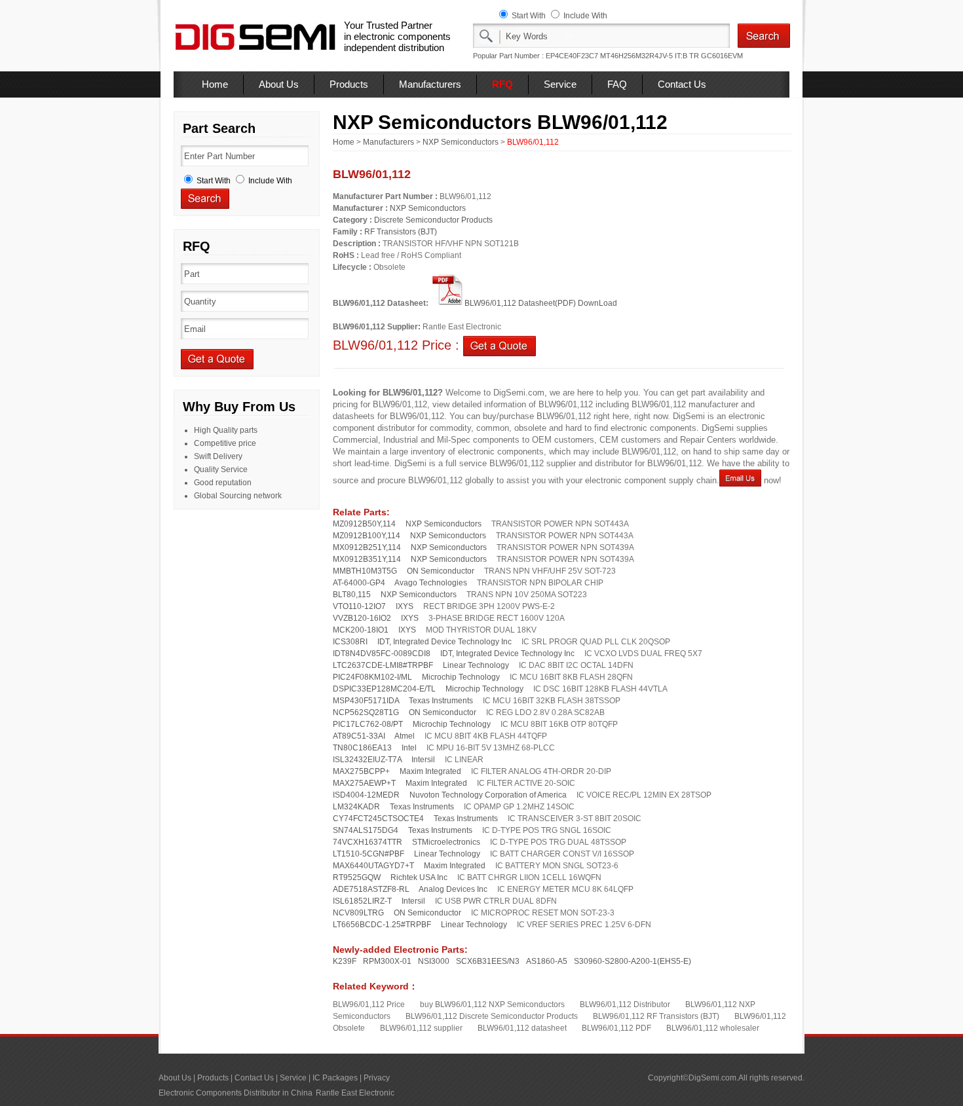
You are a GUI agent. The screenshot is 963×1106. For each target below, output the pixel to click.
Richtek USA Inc (418, 877)
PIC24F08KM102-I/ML (372, 677)
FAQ (617, 84)
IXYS (404, 606)
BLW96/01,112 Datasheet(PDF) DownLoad (540, 303)
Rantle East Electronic (355, 1092)
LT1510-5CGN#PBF (368, 853)
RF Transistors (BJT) (400, 231)
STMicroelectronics (446, 842)
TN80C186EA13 (362, 747)
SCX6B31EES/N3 (487, 961)
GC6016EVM (722, 56)
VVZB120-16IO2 (362, 618)
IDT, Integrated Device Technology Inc (444, 641)
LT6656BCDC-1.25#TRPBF (382, 924)
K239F (344, 961)
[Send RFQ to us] (499, 345)
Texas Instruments (441, 700)
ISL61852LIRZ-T (362, 901)
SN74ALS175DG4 (365, 830)
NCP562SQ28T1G (366, 712)
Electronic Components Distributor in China (235, 1092)
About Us (279, 84)
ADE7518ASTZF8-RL (371, 889)
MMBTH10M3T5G (365, 571)
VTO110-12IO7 (359, 606)
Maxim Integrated (430, 771)
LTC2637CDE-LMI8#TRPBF (383, 665)
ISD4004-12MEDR (366, 795)
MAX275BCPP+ (361, 771)
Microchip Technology (461, 677)
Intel (409, 747)
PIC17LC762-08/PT (368, 724)
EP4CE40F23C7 (572, 56)
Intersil (423, 759)
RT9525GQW (357, 877)
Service (560, 84)
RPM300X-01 (387, 961)
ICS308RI (350, 641)
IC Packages (335, 1077)
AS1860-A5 (546, 961)
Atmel (404, 736)
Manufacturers (430, 84)
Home (215, 84)
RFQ (502, 84)
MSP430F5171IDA (366, 700)
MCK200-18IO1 (360, 630)
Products (349, 84)
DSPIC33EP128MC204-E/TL (384, 688)
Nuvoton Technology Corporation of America (488, 795)
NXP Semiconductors (461, 142)
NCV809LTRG (358, 912)
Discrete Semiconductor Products (433, 220)
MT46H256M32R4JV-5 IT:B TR (649, 56)
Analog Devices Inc (453, 889)
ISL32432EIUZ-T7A (367, 759)
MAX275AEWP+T (364, 783)
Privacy (377, 1077)
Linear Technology (476, 665)
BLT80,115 (352, 594)
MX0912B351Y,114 (367, 559)
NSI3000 (433, 961)
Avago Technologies (430, 582)
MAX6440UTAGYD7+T (373, 865)
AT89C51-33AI (359, 736)
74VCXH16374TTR (367, 842)
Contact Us (682, 84)
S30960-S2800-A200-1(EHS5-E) (632, 961)
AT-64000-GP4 (359, 582)
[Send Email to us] (740, 480)
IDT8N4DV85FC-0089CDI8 (381, 653)
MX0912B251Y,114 (367, 547)
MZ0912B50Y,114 (364, 523)
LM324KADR (356, 806)
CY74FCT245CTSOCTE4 (378, 818)
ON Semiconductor (440, 571)
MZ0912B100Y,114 (366, 535)
